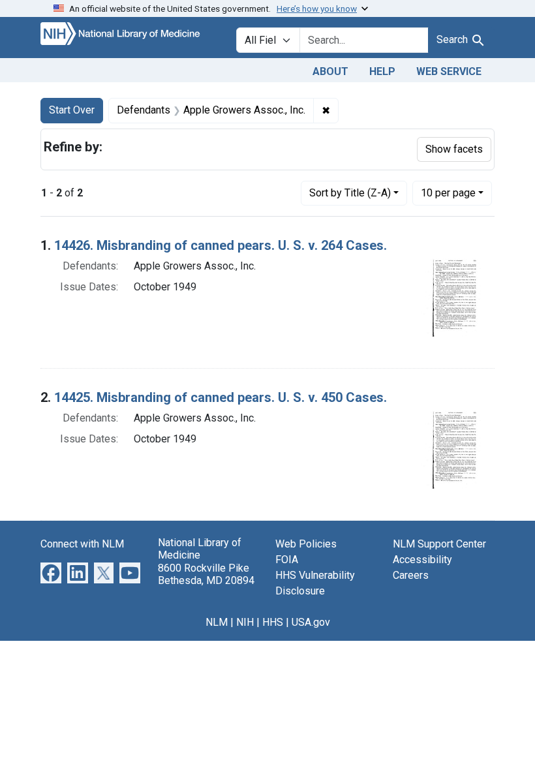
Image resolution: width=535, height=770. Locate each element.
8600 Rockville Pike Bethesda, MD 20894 (206, 574)
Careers (411, 575)
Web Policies (306, 544)
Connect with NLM (82, 544)
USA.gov (311, 622)
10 (448, 192)
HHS (272, 622)
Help (382, 71)
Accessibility (422, 559)
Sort (350, 193)
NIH (245, 622)
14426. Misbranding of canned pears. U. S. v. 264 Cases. (220, 245)
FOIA (286, 559)
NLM (217, 622)
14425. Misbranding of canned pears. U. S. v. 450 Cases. (220, 397)
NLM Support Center (439, 544)
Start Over (72, 110)
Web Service (449, 71)
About (330, 71)
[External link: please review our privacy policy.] (50, 572)
